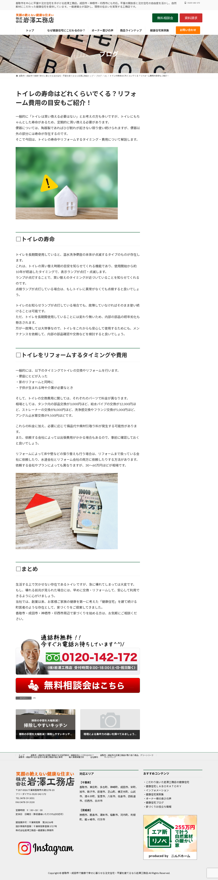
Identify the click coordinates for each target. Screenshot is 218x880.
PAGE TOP (209, 851)
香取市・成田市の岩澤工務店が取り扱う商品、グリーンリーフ (126, 755)
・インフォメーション (156, 790)
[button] (165, 17)
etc (34, 698)
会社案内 (94, 757)
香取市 (83, 787)
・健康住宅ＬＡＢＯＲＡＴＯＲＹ (162, 786)
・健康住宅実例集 (153, 794)
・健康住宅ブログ (153, 802)
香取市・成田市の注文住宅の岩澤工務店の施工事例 (41, 757)
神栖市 (83, 814)
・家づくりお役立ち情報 (157, 806)
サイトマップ (110, 757)
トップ (21, 755)
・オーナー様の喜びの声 (157, 798)
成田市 (124, 787)
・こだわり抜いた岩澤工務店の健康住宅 (166, 782)
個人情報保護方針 (76, 757)
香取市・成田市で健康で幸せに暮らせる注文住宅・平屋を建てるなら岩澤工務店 (105, 873)
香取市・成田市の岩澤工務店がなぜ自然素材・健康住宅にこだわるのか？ (62, 755)
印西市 (88, 800)
